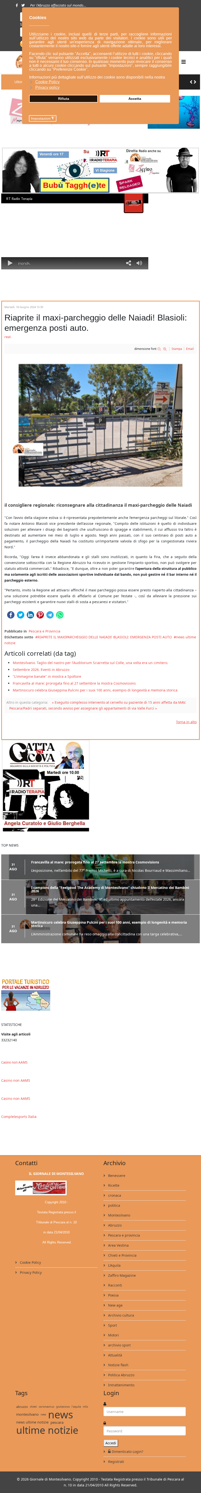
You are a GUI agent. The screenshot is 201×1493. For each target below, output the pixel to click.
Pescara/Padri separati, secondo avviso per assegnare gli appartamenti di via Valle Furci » (83, 708)
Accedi (110, 1443)
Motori (113, 1335)
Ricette (113, 1185)
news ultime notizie (32, 1422)
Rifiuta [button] (63, 99)
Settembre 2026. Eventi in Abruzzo (41, 669)
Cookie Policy (30, 1262)
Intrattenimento (120, 1385)
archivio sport (119, 1345)
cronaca (114, 1195)
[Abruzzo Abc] (100, 994)
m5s (85, 1406)
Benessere (116, 1175)
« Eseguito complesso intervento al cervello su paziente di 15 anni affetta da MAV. (119, 702)
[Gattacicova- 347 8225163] (100, 785)
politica (113, 1205)
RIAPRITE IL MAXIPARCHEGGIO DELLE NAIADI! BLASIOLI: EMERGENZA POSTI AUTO (105, 637)
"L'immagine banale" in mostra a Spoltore (47, 676)
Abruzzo (114, 1225)
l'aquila (76, 1406)
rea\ (7, 336)
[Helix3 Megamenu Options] (183, 61)
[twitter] (23, 5)
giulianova (63, 1406)
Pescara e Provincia (44, 631)
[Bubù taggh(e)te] (100, 170)
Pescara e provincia (123, 1235)
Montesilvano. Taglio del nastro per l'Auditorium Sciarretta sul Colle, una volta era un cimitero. (90, 662)
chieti (33, 1406)
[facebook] (17, 5)
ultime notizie (47, 1430)
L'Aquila (114, 1265)
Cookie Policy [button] (47, 82)
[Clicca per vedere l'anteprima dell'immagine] (100, 426)
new (43, 1414)
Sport (112, 1325)
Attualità (114, 1355)
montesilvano (27, 1414)
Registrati (115, 1461)
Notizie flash (117, 1365)
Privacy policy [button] (47, 87)
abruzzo (22, 1406)
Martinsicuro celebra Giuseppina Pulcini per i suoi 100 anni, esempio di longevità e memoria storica (95, 690)
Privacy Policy (30, 1272)
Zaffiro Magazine (121, 1275)
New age (115, 1305)
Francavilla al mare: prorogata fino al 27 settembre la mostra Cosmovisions (74, 683)
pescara (56, 1422)
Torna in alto (186, 722)
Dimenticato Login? (127, 1451)
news (60, 1414)
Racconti (114, 1285)
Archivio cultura (120, 1315)
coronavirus (46, 1406)
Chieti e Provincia (122, 1255)
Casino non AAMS (14, 1062)
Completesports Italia (19, 1116)
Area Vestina (118, 1245)
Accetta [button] (134, 99)
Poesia (113, 1295)
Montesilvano (118, 1215)
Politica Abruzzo (120, 1375)
